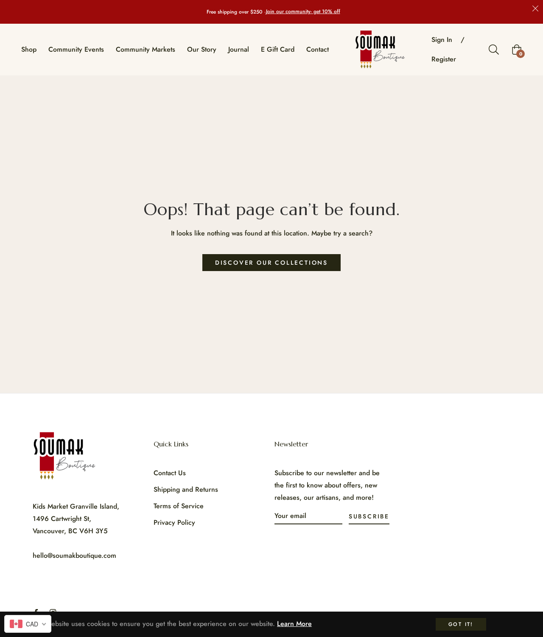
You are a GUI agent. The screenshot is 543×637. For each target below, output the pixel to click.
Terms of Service (179, 506)
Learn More (294, 624)
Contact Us (170, 473)
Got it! (460, 624)
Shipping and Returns (186, 489)
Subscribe (369, 516)
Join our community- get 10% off (303, 11)
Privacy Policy (174, 522)
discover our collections (271, 262)
